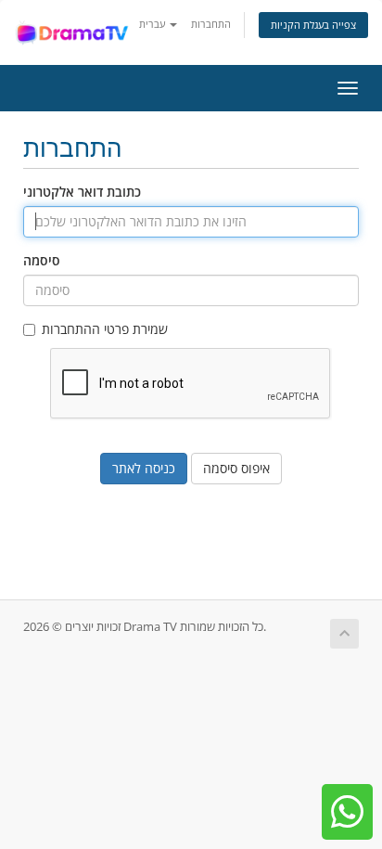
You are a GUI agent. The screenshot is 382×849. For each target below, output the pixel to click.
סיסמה (41, 260)
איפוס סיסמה (236, 468)
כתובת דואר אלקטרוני (82, 191)
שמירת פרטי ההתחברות (105, 329)
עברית (153, 24)
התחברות (211, 24)
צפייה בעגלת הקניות (313, 25)
